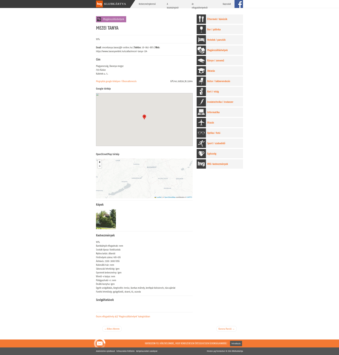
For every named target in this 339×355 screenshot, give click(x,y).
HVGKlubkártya (237, 351)
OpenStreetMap (170, 197)
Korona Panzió (225, 328)
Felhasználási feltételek (125, 351)
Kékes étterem (113, 328)
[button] (100, 162)
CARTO (189, 197)
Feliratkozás (236, 343)
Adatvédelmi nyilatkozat (105, 351)
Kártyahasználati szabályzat (146, 351)
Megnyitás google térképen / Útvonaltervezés (116, 81)
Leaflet (158, 197)
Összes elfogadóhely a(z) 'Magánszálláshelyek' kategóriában (123, 316)
